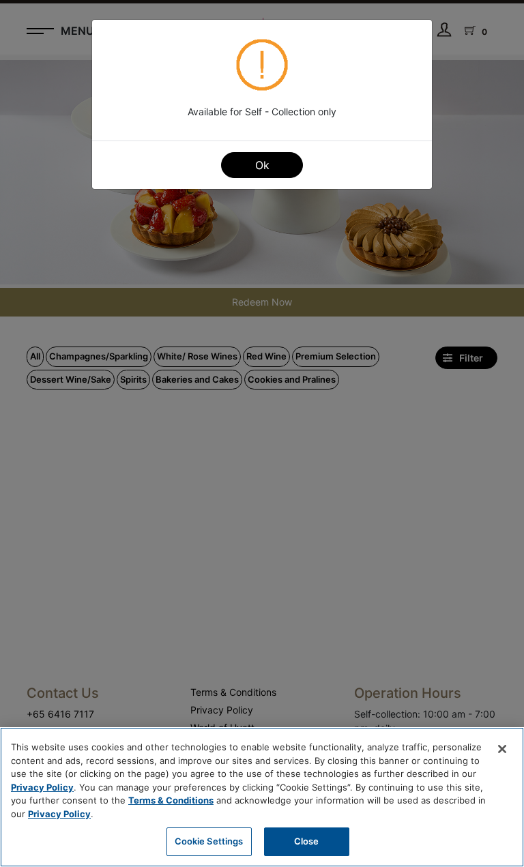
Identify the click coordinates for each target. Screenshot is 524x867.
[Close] (502, 749)
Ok (262, 165)
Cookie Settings (209, 841)
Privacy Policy (42, 787)
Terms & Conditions (171, 800)
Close (306, 841)
